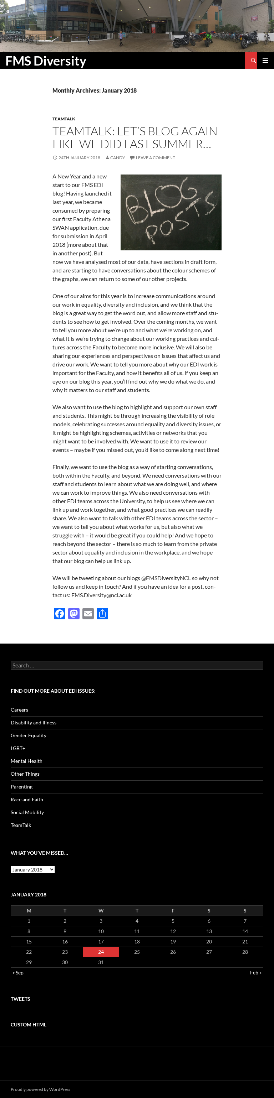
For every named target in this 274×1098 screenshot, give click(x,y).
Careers (19, 710)
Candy (117, 157)
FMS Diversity (45, 60)
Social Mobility (27, 812)
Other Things (25, 774)
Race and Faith (27, 799)
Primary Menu (265, 60)
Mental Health (26, 761)
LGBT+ (18, 748)
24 (101, 952)
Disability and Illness (33, 722)
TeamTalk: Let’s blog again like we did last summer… (135, 137)
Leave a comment (155, 157)
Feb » (256, 972)
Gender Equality (28, 735)
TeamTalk (63, 118)
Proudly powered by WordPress (40, 1089)
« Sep (18, 972)
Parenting (21, 787)
